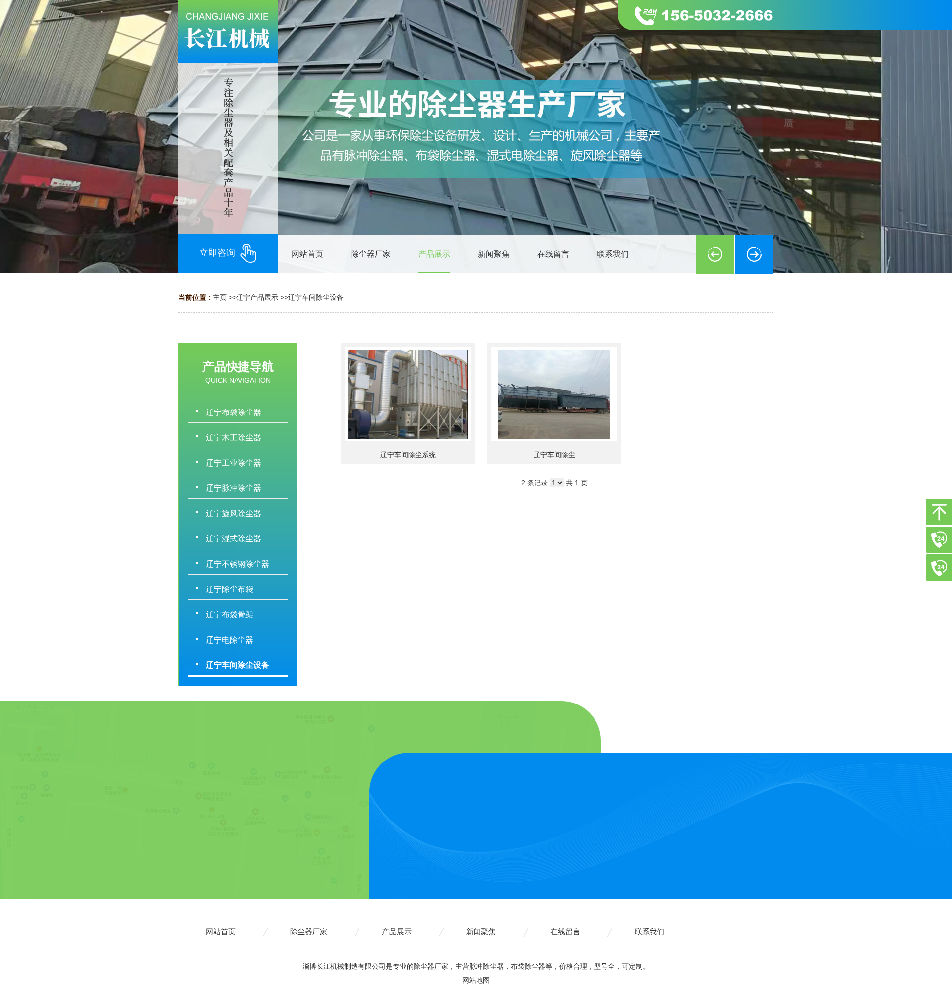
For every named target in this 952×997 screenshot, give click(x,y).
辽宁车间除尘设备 (316, 297)
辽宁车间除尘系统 (408, 455)
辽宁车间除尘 (554, 455)
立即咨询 (217, 253)
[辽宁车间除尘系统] (408, 394)
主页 (220, 297)
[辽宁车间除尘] (554, 394)
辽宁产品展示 (257, 297)
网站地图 (476, 980)
